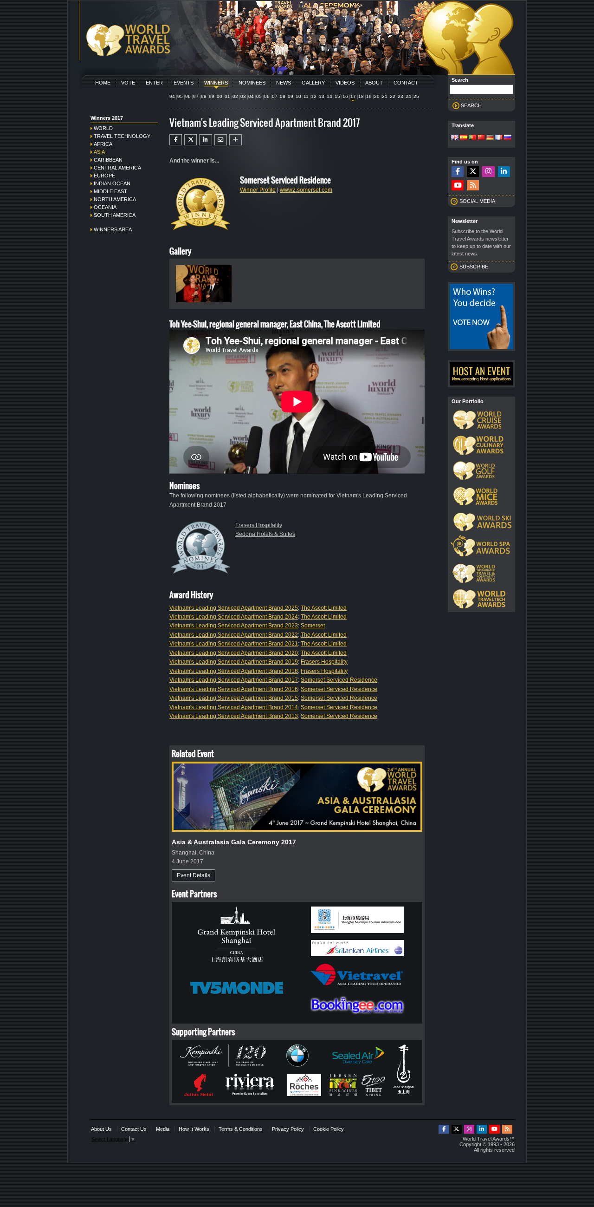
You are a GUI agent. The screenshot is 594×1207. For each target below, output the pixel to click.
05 (259, 96)
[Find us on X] (473, 171)
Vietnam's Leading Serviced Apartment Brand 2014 (233, 707)
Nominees (252, 82)
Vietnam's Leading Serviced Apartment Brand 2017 (233, 680)
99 (211, 96)
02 (235, 96)
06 (267, 96)
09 (290, 96)
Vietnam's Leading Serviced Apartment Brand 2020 (233, 653)
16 (345, 96)
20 (377, 96)
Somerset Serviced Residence (339, 680)
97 (196, 96)
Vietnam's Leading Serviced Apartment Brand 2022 (233, 635)
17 (353, 96)
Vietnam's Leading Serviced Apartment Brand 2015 (233, 698)
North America (115, 199)
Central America (117, 167)
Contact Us (134, 1129)
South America (115, 215)
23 (400, 96)
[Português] (472, 138)
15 (337, 96)
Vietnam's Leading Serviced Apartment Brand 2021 (233, 643)
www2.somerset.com (306, 190)
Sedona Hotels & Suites (265, 534)
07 (275, 96)
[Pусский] (507, 138)
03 (243, 96)
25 (416, 96)
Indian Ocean (112, 183)
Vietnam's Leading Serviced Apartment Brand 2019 (233, 662)
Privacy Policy (288, 1129)
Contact (406, 82)
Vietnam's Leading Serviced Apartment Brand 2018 (233, 671)
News (283, 82)
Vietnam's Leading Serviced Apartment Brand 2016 (233, 689)
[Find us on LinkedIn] (504, 171)
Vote (128, 82)
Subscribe (473, 266)
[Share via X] (190, 140)
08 (282, 96)
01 (227, 96)
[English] (454, 138)
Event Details (193, 875)
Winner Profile (258, 190)
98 (204, 96)
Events (184, 82)
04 (251, 96)
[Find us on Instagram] (488, 171)
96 (188, 96)
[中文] (481, 138)
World (103, 128)
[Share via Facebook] (175, 140)
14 (329, 96)
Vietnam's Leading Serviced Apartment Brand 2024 (233, 616)
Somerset (313, 625)
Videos (345, 82)
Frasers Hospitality (258, 525)
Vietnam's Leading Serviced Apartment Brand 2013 (233, 716)
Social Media (477, 201)
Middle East (110, 191)
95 (180, 96)
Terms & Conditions (241, 1129)
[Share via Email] (220, 140)
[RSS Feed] (473, 185)
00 (219, 96)
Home (102, 82)
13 (321, 96)
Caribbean (108, 160)
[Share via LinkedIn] (205, 140)
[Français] (499, 138)
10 (298, 96)
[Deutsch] (490, 138)
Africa (103, 144)
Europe (104, 175)
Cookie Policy (328, 1129)
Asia (99, 152)
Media (162, 1129)
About (374, 82)
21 (384, 96)
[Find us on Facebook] (458, 171)
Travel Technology (122, 136)
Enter (154, 82)
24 (408, 96)
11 (306, 96)
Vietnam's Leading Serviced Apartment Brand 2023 (233, 625)
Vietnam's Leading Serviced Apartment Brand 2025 (233, 608)
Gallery (313, 82)
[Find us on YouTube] (458, 185)
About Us (101, 1129)
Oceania (105, 207)
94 (172, 96)
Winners (216, 82)
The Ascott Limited (324, 608)
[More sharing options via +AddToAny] (235, 140)
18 (361, 96)
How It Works (194, 1129)
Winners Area (113, 229)
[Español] (463, 138)
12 (313, 96)
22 (392, 96)
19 (369, 96)
